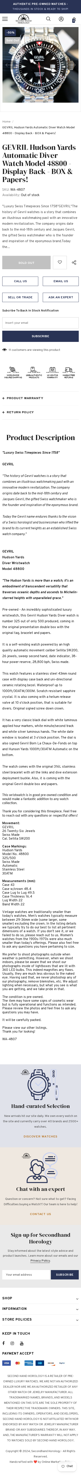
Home (6, 122)
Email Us (61, 281)
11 (10, 350)
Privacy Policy (40, 1261)
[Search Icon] (48, 19)
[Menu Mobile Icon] (5, 19)
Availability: (11, 195)
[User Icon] (61, 19)
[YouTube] (24, 1343)
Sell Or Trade (20, 297)
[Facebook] (6, 1343)
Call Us (20, 281)
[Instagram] (15, 1343)
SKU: (5, 190)
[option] (40, 65)
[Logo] (24, 19)
